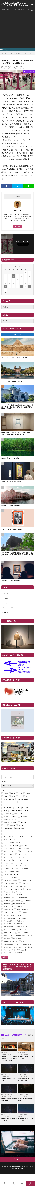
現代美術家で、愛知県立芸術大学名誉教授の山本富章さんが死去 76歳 (9, 1058)
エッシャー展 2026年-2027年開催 (11, 529)
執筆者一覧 (5, 612)
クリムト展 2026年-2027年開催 (11, 482)
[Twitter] (17, 186)
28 (21, 286)
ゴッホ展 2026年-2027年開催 (10, 580)
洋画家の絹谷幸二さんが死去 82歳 (9, 1119)
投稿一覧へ (17, 226)
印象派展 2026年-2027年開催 (10, 505)
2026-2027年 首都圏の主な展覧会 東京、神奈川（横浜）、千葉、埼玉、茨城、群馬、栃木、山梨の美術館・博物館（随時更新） (17, 407)
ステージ (13, 9)
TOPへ (30, 1184)
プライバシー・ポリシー (8, 608)
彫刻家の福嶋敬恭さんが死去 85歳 (25, 1119)
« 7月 (5, 292)
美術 (8, 9)
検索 (4, 957)
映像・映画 (21, 9)
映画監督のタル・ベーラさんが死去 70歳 (25, 1079)
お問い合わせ (5, 593)
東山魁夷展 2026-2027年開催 (10, 458)
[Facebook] (6, 186)
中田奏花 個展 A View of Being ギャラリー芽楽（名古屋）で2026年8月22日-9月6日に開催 (17, 433)
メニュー (22, 1184)
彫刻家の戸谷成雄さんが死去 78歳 (25, 1057)
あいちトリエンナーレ (21, 68)
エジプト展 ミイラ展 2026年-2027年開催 (14, 357)
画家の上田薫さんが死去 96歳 (25, 1099)
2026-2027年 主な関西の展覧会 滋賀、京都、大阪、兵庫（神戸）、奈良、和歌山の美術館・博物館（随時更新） (17, 554)
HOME (3, 9)
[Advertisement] (17, 29)
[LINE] (28, 186)
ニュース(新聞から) (15, 53)
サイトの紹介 (5, 598)
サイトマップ (5, 603)
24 (5, 286)
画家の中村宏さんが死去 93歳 (9, 1079)
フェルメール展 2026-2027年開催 (11, 381)
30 (29, 286)
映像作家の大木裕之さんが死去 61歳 (9, 1099)
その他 (27, 9)
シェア (13, 1184)
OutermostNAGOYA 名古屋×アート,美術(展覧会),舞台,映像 (17, 4)
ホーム (4, 1184)
